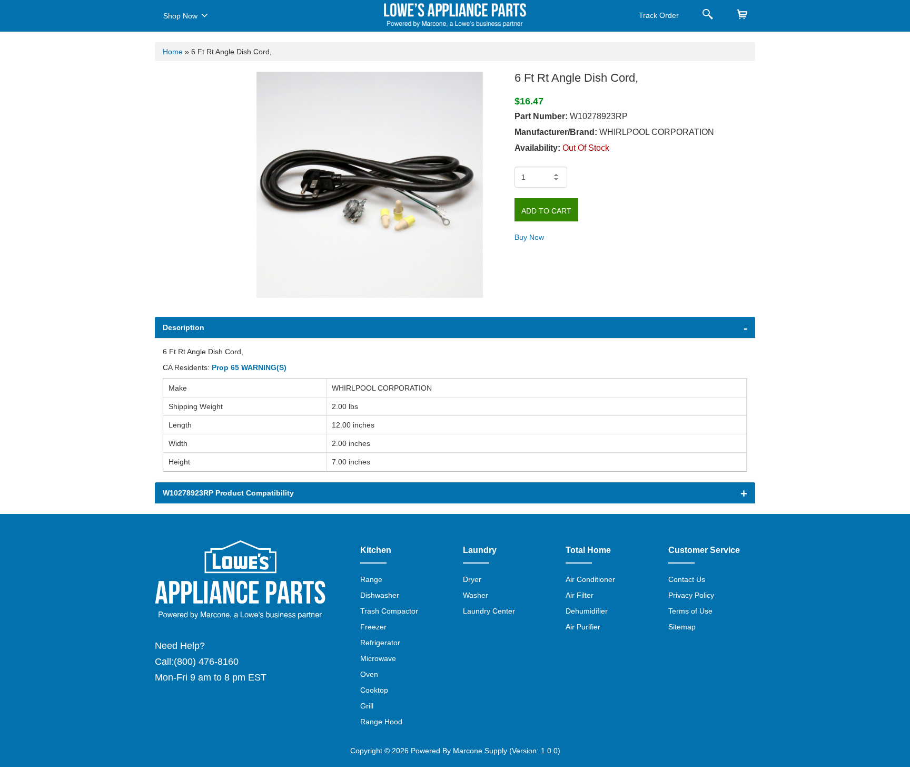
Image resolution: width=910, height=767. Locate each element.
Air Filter (580, 595)
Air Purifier (583, 627)
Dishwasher (379, 595)
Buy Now (529, 237)
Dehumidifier (587, 611)
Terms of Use (690, 611)
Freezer (373, 627)
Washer (475, 595)
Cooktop (374, 690)
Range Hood (381, 721)
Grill (366, 706)
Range (371, 579)
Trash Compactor (389, 611)
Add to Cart (546, 211)
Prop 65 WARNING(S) (249, 367)
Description (183, 327)
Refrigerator (380, 642)
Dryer (472, 579)
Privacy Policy (691, 595)
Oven (369, 674)
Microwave (378, 658)
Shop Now (180, 16)
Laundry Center (489, 611)
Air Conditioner (590, 579)
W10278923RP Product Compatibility (228, 493)
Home (173, 51)
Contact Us (686, 579)
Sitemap (682, 627)
